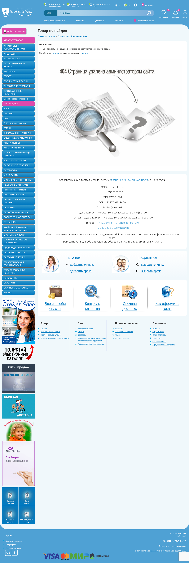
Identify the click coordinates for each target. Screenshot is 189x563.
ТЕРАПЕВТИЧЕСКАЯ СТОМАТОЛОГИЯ (14, 263)
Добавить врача (81, 271)
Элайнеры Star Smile (124, 332)
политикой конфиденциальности (129, 179)
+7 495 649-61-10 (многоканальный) (118, 222)
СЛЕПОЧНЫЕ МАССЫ (14, 252)
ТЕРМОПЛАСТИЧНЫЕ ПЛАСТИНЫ (14, 271)
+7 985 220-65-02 (78, 5)
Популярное (11, 545)
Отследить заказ (146, 20)
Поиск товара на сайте (50, 332)
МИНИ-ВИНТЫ (11, 175)
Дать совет (26, 502)
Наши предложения (53, 20)
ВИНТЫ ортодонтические (16, 99)
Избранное (163, 14)
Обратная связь (159, 342)
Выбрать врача (151, 271)
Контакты (149, 5)
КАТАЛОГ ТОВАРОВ (13, 40)
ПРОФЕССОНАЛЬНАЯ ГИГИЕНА (14, 201)
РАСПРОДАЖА (11, 103)
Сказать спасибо (10, 502)
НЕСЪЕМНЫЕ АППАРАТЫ (16, 185)
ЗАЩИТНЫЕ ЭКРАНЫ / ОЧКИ (18, 138)
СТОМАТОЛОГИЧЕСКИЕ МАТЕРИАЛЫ (15, 241)
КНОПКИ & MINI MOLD (15, 160)
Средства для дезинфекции (17, 247)
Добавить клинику (82, 264)
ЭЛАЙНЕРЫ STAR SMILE (16, 288)
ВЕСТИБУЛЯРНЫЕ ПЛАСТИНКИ (13, 92)
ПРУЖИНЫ (9, 207)
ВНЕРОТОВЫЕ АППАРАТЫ (17, 86)
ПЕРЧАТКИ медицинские (16, 212)
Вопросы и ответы (13, 548)
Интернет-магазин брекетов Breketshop (153, 551)
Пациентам (148, 257)
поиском (84, 53)
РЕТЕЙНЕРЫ (10, 222)
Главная (42, 36)
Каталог (52, 36)
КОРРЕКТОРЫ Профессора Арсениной (17, 154)
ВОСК (6, 108)
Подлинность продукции (51, 335)
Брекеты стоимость (14, 541)
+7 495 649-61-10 (56, 5)
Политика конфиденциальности (172, 546)
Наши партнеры (122, 338)
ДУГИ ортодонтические (15, 123)
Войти (185, 17)
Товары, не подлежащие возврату (55, 338)
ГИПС (6, 118)
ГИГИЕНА (8, 113)
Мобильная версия (15, 31)
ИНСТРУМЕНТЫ (12, 143)
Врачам (74, 257)
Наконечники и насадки (15, 190)
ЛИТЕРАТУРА (10, 170)
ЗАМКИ (7, 128)
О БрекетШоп (158, 332)
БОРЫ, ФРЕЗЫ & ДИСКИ (16, 81)
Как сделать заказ (85, 328)
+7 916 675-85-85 (101, 5)
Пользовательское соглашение (91, 344)
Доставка (99, 20)
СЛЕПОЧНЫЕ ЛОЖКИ (14, 257)
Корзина (175, 14)
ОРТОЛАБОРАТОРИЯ (14, 194)
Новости (156, 328)
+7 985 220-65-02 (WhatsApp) (113, 227)
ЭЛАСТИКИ (9, 283)
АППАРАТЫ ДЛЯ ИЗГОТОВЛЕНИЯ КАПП (15, 47)
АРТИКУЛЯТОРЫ (12, 58)
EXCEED (8, 292)
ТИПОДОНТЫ (10, 278)
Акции (117, 335)
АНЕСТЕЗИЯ (10, 54)
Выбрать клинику (152, 264)
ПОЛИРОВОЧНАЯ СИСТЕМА (18, 217)
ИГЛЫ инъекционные (14, 148)
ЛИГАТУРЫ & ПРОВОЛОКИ (17, 165)
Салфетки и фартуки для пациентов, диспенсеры (16, 228)
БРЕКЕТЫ (8, 76)
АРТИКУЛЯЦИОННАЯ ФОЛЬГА (14, 65)
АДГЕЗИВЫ (9, 71)
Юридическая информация (164, 345)
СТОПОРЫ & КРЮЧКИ (14, 235)
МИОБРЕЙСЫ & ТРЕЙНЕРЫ (17, 180)
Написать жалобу (10, 521)
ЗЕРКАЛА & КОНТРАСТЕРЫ (17, 133)
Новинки (80, 20)
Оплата (81, 332)
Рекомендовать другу (26, 521)
